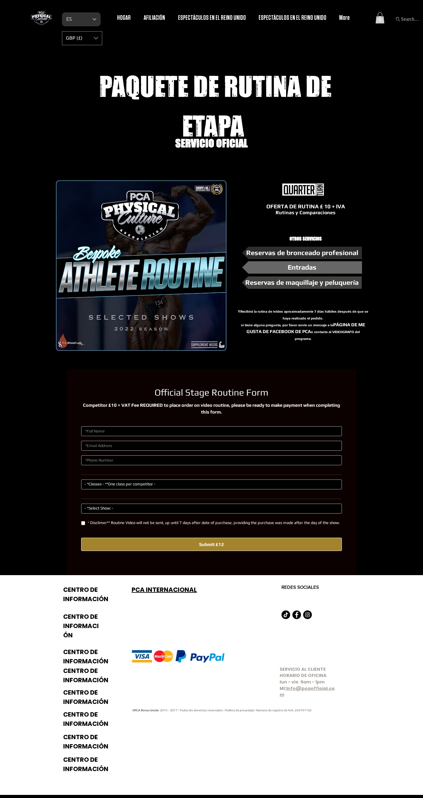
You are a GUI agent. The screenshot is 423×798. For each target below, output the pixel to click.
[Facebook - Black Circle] (296, 614)
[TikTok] (285, 614)
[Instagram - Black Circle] (307, 614)
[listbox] (82, 38)
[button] (380, 18)
